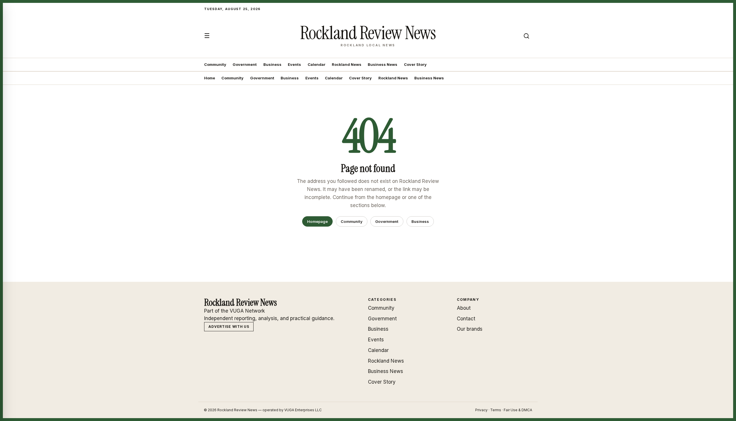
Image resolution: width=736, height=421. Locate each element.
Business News (382, 64)
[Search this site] (526, 35)
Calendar (316, 64)
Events (294, 64)
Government (245, 64)
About (464, 308)
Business (272, 64)
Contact (466, 319)
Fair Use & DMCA (518, 410)
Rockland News (346, 64)
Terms (495, 410)
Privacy (481, 410)
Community (215, 64)
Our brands (469, 329)
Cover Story (415, 64)
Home (209, 78)
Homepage (317, 221)
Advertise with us (228, 326)
